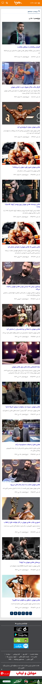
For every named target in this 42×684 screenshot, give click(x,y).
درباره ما (8, 654)
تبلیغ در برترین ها (11, 657)
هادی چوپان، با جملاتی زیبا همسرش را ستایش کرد (23, 329)
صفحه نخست (34, 654)
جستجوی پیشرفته (19, 659)
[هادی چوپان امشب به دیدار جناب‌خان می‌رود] (21, 470)
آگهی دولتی (29, 659)
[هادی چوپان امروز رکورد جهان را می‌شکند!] (21, 153)
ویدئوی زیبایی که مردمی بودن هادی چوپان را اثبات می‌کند (23, 288)
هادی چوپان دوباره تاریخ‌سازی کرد (28, 127)
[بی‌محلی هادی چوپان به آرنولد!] (21, 548)
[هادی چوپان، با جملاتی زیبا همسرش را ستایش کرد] (21, 315)
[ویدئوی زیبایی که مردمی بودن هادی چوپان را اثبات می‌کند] (21, 273)
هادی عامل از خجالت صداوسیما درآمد (27, 444)
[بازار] (21, 641)
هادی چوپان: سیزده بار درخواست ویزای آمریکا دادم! (23, 407)
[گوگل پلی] (21, 635)
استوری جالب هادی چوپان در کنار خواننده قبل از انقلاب (22, 522)
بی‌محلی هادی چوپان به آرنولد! (29, 562)
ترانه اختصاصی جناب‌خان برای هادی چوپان (26, 367)
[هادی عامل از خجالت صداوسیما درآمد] (21, 430)
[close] (1, 669)
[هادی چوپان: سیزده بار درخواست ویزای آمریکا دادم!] (21, 393)
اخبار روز (25, 654)
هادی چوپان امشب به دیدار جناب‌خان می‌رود (25, 484)
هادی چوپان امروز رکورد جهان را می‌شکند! (26, 167)
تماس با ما (34, 657)
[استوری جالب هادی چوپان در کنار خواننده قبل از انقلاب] (21, 508)
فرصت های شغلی (24, 657)
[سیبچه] (21, 629)
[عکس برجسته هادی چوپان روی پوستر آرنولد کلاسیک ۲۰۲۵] (21, 191)
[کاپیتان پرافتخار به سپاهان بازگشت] (21, 33)
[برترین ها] (18, 3)
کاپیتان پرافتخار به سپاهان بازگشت (28, 47)
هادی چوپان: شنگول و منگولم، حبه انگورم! (26, 600)
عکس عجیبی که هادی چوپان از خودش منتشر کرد (24, 247)
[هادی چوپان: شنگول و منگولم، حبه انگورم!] (21, 586)
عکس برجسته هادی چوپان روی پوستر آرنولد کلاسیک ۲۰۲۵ (22, 205)
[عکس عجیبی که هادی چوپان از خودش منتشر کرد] (21, 233)
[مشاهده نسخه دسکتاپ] (3, 2)
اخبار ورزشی (16, 654)
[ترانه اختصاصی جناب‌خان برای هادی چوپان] (21, 353)
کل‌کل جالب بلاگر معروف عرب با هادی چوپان (25, 87)
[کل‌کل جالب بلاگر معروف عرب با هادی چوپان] (21, 73)
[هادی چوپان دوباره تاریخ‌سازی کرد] (21, 113)
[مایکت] (21, 646)
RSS (10, 659)
